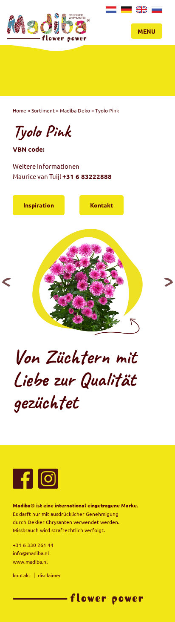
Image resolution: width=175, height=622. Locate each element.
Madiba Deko (75, 110)
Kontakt (101, 205)
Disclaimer (49, 575)
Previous (6, 282)
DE (125, 11)
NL (110, 11)
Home (19, 110)
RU (156, 11)
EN (140, 11)
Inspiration (38, 205)
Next (168, 282)
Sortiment (43, 110)
